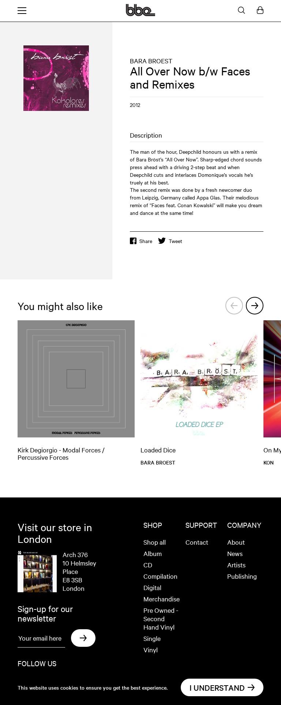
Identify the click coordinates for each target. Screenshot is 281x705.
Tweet (175, 241)
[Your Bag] (260, 10)
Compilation (160, 576)
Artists (236, 564)
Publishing (242, 576)
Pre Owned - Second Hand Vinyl (160, 618)
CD (147, 564)
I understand (217, 687)
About (236, 542)
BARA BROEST (151, 60)
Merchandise (161, 598)
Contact (197, 542)
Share (145, 241)
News (235, 553)
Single (152, 638)
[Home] (140, 14)
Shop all (154, 542)
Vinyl (150, 649)
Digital (152, 587)
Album (152, 553)
